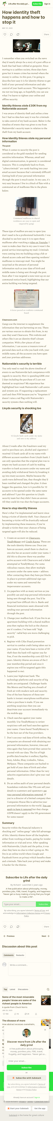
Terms (30, 1101)
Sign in (47, 4)
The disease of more (13, 1020)
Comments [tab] (8, 955)
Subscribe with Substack (28, 1077)
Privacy (22, 1101)
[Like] (5, 34)
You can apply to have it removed (29, 807)
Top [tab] (5, 989)
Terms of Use (39, 910)
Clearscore (34, 538)
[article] (26, 1005)
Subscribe (37, 4)
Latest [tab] (12, 989)
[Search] (48, 989)
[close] (45, 1030)
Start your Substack (19, 1108)
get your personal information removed (27, 792)
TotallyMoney (14, 541)
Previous (10, 936)
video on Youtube (39, 242)
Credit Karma (33, 541)
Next (44, 936)
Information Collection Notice (28, 913)
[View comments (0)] (11, 34)
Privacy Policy (31, 1089)
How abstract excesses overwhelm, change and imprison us (18, 1025)
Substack (13, 1115)
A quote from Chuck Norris (14, 1007)
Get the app (39, 1108)
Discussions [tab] (23, 989)
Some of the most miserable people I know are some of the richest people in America (19, 1000)
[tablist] (14, 955)
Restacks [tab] (20, 955)
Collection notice (42, 1101)
